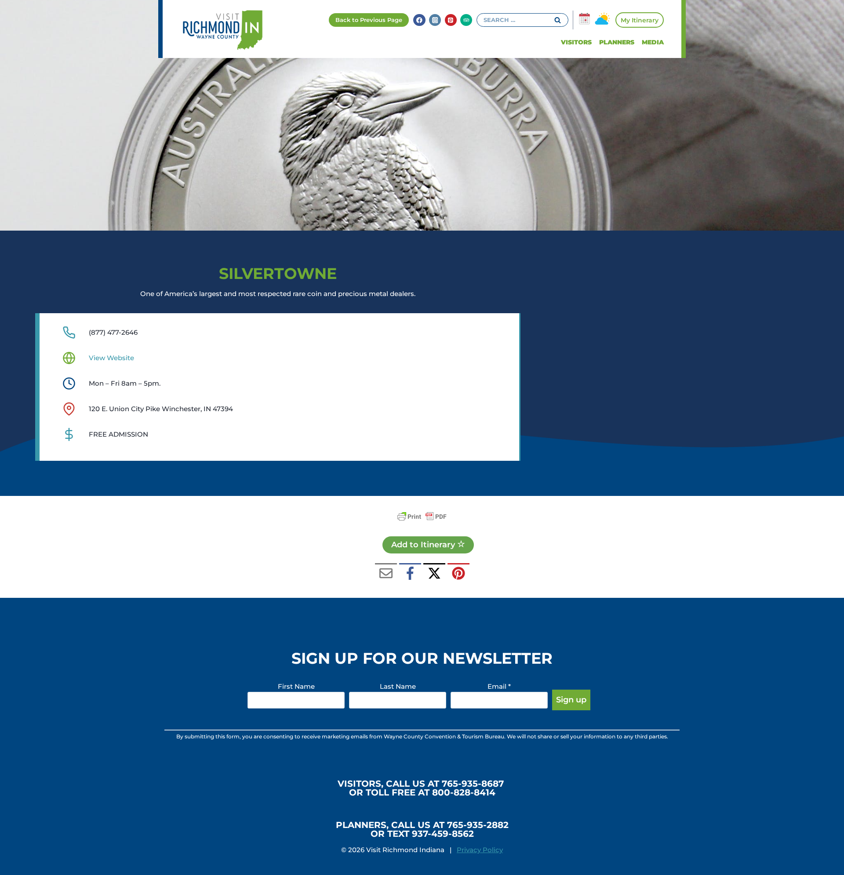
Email (499, 686)
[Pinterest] (451, 20)
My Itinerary (639, 20)
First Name (296, 686)
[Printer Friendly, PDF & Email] (422, 516)
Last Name (398, 686)
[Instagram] (435, 20)
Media (653, 42)
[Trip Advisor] (466, 20)
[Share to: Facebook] (410, 574)
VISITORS (576, 42)
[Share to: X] (434, 574)
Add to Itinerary (424, 545)
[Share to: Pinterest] (458, 574)
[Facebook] (419, 20)
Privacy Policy (480, 850)
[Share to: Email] (386, 574)
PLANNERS (616, 42)
